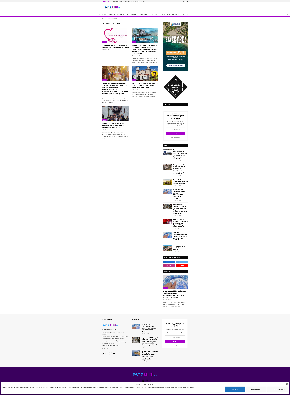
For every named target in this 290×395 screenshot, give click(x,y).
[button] (287, 384)
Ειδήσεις (104, 42)
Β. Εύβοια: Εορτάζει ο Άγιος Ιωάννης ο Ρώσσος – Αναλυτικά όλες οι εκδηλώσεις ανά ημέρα (145, 85)
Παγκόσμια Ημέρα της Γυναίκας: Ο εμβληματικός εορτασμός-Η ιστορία (115, 46)
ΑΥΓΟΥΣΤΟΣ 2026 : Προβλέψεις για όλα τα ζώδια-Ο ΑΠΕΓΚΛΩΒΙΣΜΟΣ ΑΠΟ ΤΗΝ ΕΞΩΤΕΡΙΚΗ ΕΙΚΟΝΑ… (180, 194)
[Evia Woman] (112, 7)
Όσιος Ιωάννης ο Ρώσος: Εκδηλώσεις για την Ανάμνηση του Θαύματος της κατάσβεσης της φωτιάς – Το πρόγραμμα (129, 1)
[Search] (287, 14)
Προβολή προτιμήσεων (277, 389)
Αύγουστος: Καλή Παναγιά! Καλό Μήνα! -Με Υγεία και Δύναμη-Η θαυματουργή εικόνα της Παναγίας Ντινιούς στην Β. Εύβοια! (180, 209)
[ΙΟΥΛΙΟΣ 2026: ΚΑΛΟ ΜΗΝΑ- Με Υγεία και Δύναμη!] (167, 248)
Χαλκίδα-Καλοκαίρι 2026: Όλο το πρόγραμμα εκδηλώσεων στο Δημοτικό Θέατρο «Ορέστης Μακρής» (180, 223)
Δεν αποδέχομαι (256, 389)
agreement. (175, 137)
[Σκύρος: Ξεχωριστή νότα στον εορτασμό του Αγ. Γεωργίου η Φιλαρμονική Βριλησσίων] (115, 113)
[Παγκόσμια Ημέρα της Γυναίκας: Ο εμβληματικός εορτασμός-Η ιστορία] (115, 35)
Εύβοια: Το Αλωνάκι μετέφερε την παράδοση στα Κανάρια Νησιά (180, 181)
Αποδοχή (235, 389)
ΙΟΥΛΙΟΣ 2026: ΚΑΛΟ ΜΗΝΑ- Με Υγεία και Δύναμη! (179, 247)
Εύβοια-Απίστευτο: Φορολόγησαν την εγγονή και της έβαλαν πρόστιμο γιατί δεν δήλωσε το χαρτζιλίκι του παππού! (180, 154)
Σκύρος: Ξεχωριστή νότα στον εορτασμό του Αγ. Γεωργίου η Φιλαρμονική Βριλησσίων (113, 125)
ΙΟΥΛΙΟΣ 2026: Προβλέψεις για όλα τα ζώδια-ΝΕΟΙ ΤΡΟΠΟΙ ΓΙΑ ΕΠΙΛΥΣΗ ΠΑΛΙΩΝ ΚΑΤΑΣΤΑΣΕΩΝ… (180, 236)
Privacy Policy (173, 137)
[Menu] (100, 14)
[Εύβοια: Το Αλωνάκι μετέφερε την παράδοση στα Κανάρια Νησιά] (167, 182)
